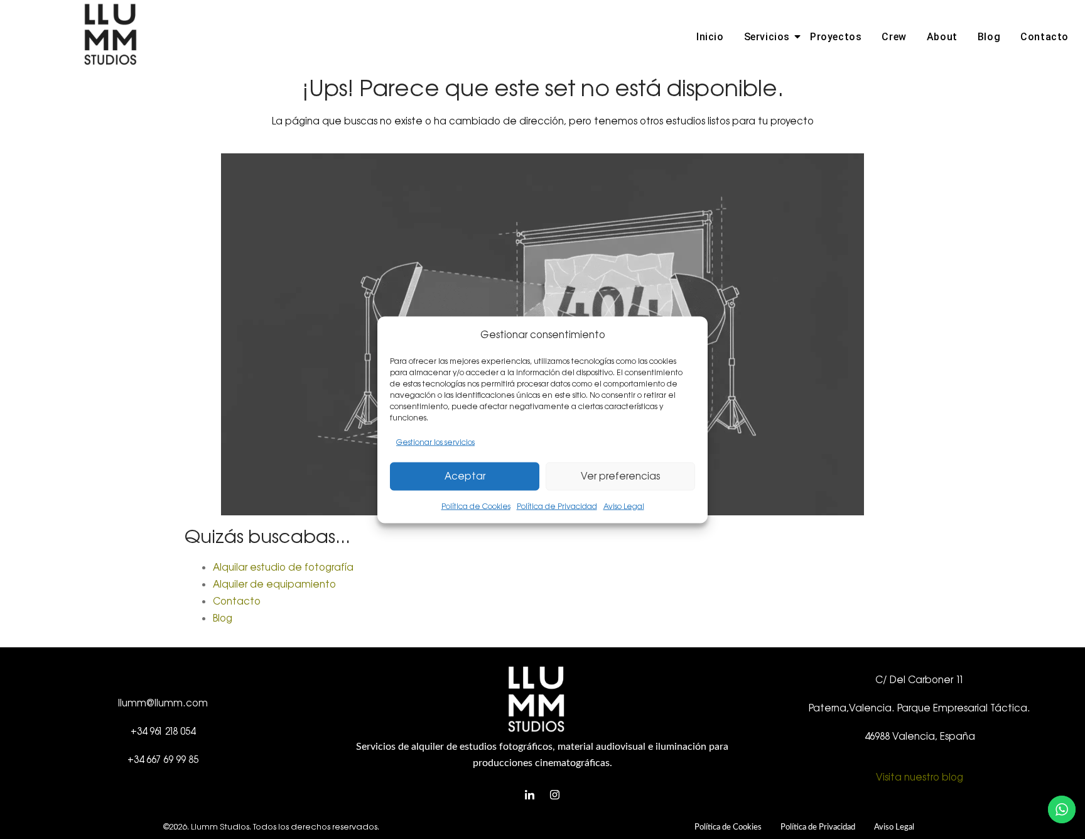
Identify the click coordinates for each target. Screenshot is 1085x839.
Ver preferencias (620, 476)
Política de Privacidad (557, 506)
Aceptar (465, 476)
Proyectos (835, 37)
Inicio (710, 37)
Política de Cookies (475, 506)
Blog (989, 37)
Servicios (767, 37)
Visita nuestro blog (919, 777)
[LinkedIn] (530, 795)
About (942, 37)
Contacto (1044, 37)
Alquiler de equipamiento (274, 584)
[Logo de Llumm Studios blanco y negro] (110, 34)
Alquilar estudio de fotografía (283, 567)
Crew (894, 37)
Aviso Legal (623, 506)
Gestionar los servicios (435, 442)
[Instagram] (555, 795)
